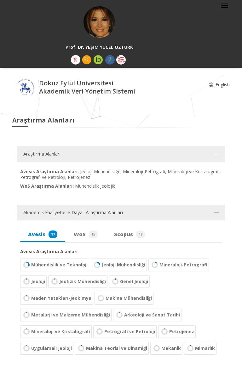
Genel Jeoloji (134, 281)
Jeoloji (38, 281)
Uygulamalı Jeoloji (51, 348)
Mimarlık (205, 348)
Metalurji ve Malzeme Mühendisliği (70, 315)
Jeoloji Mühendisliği (123, 265)
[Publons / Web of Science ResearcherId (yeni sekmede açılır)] (110, 60)
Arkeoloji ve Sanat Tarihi (152, 315)
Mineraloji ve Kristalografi (60, 331)
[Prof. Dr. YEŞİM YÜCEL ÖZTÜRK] (99, 22)
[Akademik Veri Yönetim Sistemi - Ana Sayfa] (25, 88)
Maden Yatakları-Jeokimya (61, 298)
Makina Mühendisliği (129, 298)
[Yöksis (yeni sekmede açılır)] (121, 60)
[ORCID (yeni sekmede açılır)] (98, 60)
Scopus (128, 234)
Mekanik (171, 348)
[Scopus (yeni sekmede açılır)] (86, 60)
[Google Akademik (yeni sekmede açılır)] (75, 60)
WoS (84, 234)
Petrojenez (181, 331)
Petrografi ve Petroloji (129, 331)
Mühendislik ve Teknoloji (59, 265)
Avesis (41, 234)
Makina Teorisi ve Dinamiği (116, 348)
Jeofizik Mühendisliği (82, 281)
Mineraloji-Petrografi (183, 265)
